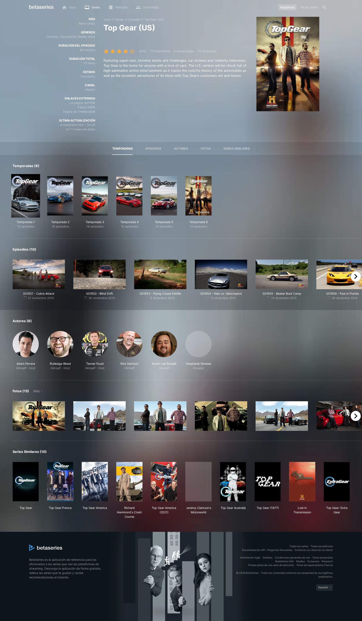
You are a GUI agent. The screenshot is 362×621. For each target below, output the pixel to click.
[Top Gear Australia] (233, 481)
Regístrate (287, 7)
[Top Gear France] (60, 481)
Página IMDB (86, 107)
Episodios (153, 148)
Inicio (107, 19)
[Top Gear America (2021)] (164, 481)
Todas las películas (322, 546)
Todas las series (299, 546)
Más (36, 391)
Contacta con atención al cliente (314, 550)
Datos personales (323, 557)
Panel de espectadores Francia (315, 565)
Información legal (250, 557)
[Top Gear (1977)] (268, 481)
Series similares (236, 148)
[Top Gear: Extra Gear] (337, 481)
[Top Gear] (26, 481)
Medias (300, 561)
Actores (181, 148)
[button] (26, 350)
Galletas (267, 557)
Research (327, 561)
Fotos (206, 148)
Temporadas (122, 148)
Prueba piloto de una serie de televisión (271, 565)
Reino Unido (87, 23)
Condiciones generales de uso (292, 557)
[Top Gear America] (95, 481)
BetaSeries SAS (284, 561)
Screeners (313, 561)
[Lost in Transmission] (302, 481)
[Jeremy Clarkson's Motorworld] (198, 481)
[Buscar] (324, 7)
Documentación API (253, 550)
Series (119, 19)
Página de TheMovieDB (79, 111)
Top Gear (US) (154, 19)
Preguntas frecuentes (279, 550)
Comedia (134, 19)
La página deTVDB (82, 103)
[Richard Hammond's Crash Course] (129, 481)
